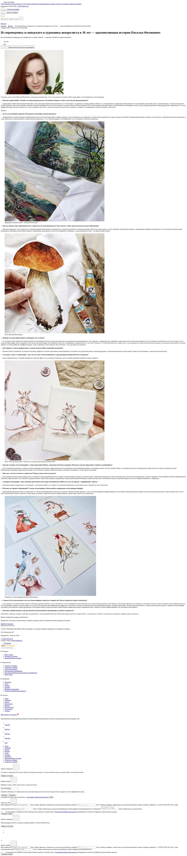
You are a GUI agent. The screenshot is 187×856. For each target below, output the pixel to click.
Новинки (8, 4)
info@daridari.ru (17, 640)
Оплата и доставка (62, 4)
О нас (24, 4)
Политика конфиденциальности (15, 691)
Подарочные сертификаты (13, 671)
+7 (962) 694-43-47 (23, 6)
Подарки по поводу (11, 656)
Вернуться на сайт (7, 826)
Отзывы (29, 4)
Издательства (9, 707)
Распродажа (9, 704)
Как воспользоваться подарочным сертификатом (21, 673)
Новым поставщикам (12, 689)
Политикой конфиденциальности (66, 812)
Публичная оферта (11, 669)
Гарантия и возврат (75, 4)
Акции (13, 4)
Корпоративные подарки (47, 4)
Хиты (3, 4)
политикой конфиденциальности (38, 797)
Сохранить (12, 795)
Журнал (19, 4)
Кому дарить (9, 654)
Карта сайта (9, 674)
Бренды (7, 705)
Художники (8, 709)
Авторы (7, 711)
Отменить (4, 795)
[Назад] (3, 15)
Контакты (35, 4)
